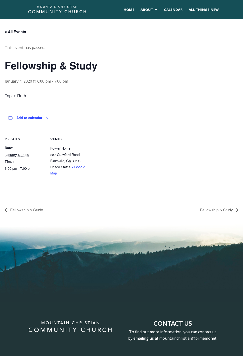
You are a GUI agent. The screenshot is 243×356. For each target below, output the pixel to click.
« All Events (15, 31)
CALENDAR (173, 10)
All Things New (204, 10)
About (146, 10)
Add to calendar (29, 117)
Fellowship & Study (26, 210)
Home (129, 10)
